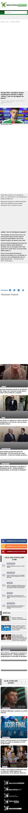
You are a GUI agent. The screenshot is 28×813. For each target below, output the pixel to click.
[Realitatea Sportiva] (14, 783)
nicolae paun (6, 294)
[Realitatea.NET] (14, 789)
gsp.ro (11, 260)
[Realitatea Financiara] (14, 796)
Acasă (2, 22)
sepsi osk (15, 294)
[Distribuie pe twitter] (14, 290)
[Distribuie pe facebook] (10, 290)
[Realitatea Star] (14, 808)
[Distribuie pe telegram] (23, 290)
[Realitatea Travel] (14, 802)
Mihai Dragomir (11, 101)
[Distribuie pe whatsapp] (18, 290)
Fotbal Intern (15, 22)
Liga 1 (7, 22)
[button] (2, 12)
